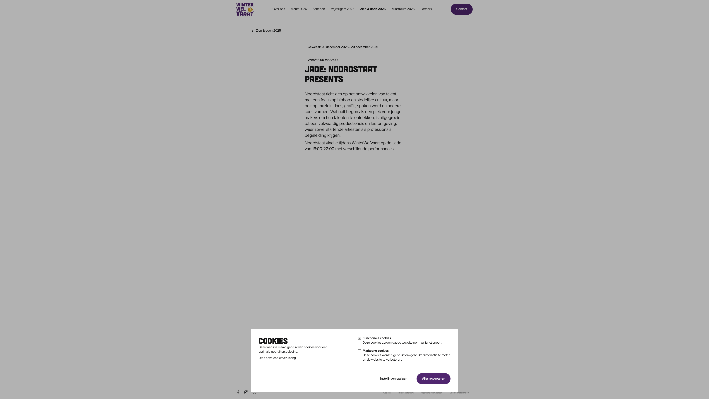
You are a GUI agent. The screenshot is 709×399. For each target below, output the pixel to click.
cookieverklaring (284, 358)
